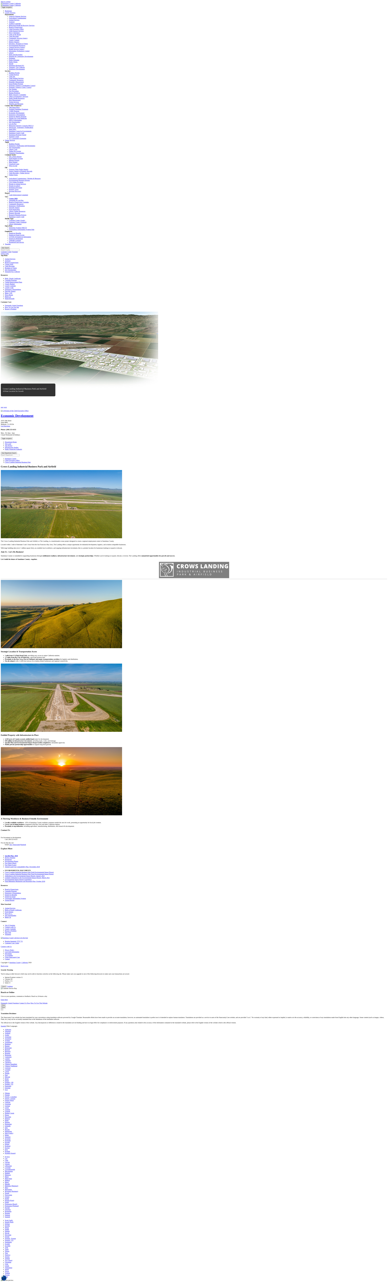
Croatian (7, 1070)
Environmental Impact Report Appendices (18, 879)
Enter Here (4, 1000)
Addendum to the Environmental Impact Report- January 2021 (25, 876)
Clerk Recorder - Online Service (19, 173)
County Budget (10, 284)
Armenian (8, 1037)
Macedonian (9, 1171)
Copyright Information (12, 952)
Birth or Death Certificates (13, 910)
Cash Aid (12, 76)
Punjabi (7, 1208)
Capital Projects (14, 75)
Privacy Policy (9, 950)
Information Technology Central (19, 51)
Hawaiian (8, 1117)
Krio (6, 1149)
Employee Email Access (16, 235)
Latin (6, 1160)
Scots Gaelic (9, 1220)
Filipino (7, 1093)
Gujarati (7, 1111)
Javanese (8, 1139)
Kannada (8, 1140)
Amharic (7, 1033)
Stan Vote (8, 932)
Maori (7, 1182)
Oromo (7, 1197)
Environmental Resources (17, 45)
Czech (7, 1071)
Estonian (7, 1088)
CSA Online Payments (16, 182)
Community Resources (16, 80)
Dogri (7, 1079)
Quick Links (5, 253)
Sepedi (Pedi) (9, 1222)
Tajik (6, 1247)
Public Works (13, 62)
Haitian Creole (9, 1113)
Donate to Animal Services (17, 184)
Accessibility (9, 955)
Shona (7, 1227)
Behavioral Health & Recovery (21, 25)
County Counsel (14, 40)
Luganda (8, 1168)
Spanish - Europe (10, 1238)
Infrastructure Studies (11, 447)
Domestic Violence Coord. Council (20, 87)
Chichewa (8, 1062)
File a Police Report (15, 157)
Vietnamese (8, 1268)
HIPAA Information (15, 120)
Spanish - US (9, 1240)
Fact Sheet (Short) (10, 863)
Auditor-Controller (15, 23)
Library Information (15, 224)
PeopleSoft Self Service (16, 242)
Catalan (7, 1059)
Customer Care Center (12, 943)
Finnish (7, 1095)
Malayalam (8, 1178)
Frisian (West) (9, 1100)
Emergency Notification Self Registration (22, 146)
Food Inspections (14, 209)
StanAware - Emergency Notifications (21, 127)
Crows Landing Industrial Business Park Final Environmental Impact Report (29, 874)
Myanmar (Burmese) (11, 1191)
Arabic (7, 1035)
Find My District (14, 208)
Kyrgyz (7, 1157)
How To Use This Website (39, 1003)
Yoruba (7, 1275)
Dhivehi (7, 1077)
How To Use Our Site (12, 307)
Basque (7, 1046)
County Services (10, 13)
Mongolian (8, 1189)
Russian (7, 1213)
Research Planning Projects (17, 215)
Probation (12, 58)
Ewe (6, 1090)
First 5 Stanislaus (14, 33)
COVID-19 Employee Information (20, 237)
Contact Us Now (24, 1003)
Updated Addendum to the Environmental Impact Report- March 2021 (27, 878)
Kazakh (7, 1142)
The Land (8, 444)
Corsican (8, 1068)
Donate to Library (14, 186)
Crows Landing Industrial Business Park (18, 462)
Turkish (7, 1258)
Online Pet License (15, 151)
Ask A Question (10, 925)
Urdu (6, 1264)
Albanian (8, 1031)
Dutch (7, 1080)
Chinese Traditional (11, 1066)
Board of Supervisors (15, 27)
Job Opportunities (14, 122)
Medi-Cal (8, 297)
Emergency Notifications (17, 206)
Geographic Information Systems (15, 898)
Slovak (7, 1233)
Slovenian (8, 1235)
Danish (7, 1073)
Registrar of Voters (11, 268)
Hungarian (8, 1124)
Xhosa (7, 1271)
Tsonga (7, 1257)
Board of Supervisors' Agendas (19, 202)
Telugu (7, 1251)
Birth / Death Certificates (13, 278)
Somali (7, 1237)
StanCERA (12, 129)
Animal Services (14, 20)
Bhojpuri (8, 1051)
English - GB (9, 1082)
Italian (7, 1135)
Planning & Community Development (21, 56)
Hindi (6, 1120)
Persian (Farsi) (9, 1200)
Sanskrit (7, 1217)
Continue (10, 986)
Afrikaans (8, 1029)
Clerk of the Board (15, 34)
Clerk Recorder (14, 36)
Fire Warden (13, 89)
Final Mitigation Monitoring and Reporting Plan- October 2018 (25, 881)
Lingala (7, 1164)
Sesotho (7, 1226)
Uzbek (7, 1266)
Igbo (6, 1128)
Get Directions (5, 426)
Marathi (7, 1184)
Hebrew (7, 1119)
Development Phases (11, 861)
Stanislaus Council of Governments (20, 131)
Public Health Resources (17, 98)
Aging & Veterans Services (17, 16)
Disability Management (16, 82)
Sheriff (11, 64)
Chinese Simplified (11, 1064)
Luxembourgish (10, 1169)
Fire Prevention (14, 91)
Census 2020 (9, 264)
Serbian (7, 1224)
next (5, 407)
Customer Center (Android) (17, 222)
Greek (7, 1108)
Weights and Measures (16, 104)
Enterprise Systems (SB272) (18, 228)
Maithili (7, 1173)
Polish (7, 1202)
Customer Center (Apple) (17, 220)
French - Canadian (11, 1097)
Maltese (7, 1180)
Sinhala (7, 1231)
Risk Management (15, 100)
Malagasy (8, 1175)
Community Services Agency (18, 38)
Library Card (13, 149)
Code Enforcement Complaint (18, 195)
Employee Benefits (15, 233)
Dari (6, 1075)
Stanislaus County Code (16, 133)
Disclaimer (8, 954)
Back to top (4, 966)
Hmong (7, 1122)
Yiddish (7, 1273)
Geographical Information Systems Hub (21, 229)
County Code (9, 288)
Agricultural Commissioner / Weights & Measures (25, 178)
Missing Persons (14, 160)
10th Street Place (14, 107)
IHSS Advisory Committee (17, 95)
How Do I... (9, 914)
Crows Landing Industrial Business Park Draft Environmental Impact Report (29, 872)
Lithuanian (8, 1166)
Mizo (6, 1188)
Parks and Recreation (15, 54)
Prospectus (8, 859)
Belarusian (8, 1048)
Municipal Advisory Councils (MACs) (21, 126)
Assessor (12, 22)
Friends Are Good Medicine (18, 118)
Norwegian (8, 1195)
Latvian (7, 1162)
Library (11, 53)
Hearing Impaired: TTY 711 (14, 941)
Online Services (10, 140)
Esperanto (8, 1086)
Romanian (8, 1211)
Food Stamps (9, 912)
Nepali (7, 1193)
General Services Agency (17, 47)
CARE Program (14, 111)
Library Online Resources (17, 211)
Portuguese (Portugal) (12, 1206)
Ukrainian (8, 1262)
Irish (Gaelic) (9, 1133)
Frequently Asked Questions (14, 305)
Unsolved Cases (14, 164)
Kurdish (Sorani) (10, 1153)
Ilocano (7, 1129)
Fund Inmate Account (16, 158)
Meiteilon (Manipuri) (11, 1186)
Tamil (6, 1249)
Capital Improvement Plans (13, 282)
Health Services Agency (16, 49)
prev (2, 407)
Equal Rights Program (16, 84)
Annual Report (9, 900)
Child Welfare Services (16, 78)
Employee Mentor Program (17, 116)
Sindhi (7, 1229)
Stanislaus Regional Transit (17, 135)
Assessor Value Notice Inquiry (18, 169)
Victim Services (14, 102)
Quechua (8, 1209)
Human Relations (14, 93)
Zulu (6, 1277)
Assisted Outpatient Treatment (18, 109)
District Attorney (14, 42)
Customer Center (6, 252)
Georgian (8, 1104)
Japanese (8, 1137)
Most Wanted (13, 162)
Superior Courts (14, 136)
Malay (7, 1177)
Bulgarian (8, 1055)
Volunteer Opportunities (16, 153)
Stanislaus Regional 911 (16, 65)
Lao (6, 1158)
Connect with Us (10, 927)
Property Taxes (13, 189)
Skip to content (5, 2)
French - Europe (10, 1098)
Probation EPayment (15, 187)
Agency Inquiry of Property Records (20, 171)
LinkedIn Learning (15, 240)
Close (3, 1005)
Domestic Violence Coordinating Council (22, 85)
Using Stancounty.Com (12, 957)
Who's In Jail (13, 166)
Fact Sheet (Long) (10, 865)
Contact (7, 959)
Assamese (8, 1039)
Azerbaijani (8, 1042)
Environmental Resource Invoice (19, 180)
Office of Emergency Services (18, 96)
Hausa (7, 1115)
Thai (6, 1253)
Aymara (7, 1040)
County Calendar (10, 286)
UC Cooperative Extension (17, 138)
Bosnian (7, 1053)
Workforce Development (17, 69)
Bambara (8, 1044)
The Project (8, 446)
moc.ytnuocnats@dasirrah (17, 844)
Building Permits (14, 73)
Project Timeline (10, 858)
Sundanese (8, 1242)
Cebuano (8, 1060)
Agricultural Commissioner (17, 18)
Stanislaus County (10, 458)
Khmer (7, 1144)
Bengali (7, 1049)
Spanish (3, 1026)
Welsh (7, 1269)
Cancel (4, 986)
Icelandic (8, 1126)
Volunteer (8, 934)
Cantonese (8, 1057)
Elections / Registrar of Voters (18, 44)
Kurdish (7, 1151)
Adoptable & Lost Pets (16, 200)
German (7, 1106)
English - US (9, 1084)
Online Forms (13, 175)
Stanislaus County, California (18, 962)
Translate (8, 244)
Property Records (14, 213)
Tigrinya (7, 1255)
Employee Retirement (16, 239)
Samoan (7, 1215)
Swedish (7, 1246)
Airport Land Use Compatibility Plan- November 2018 (22, 867)
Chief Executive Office (16, 29)
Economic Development (16, 113)
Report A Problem (10, 309)
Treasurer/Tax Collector (12, 272)
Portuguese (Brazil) (11, 1204)
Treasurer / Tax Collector (17, 67)
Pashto (7, 1198)
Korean (7, 1148)
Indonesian (8, 1131)
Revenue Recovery (15, 191)
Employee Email (10, 897)
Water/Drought (9, 298)
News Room (9, 295)
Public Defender (14, 60)
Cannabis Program (11, 280)
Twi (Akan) (8, 1260)
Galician (7, 1102)
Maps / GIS (8, 293)
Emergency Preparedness (17, 115)
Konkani (7, 1146)
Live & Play (13, 124)
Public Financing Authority (13, 449)
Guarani (7, 1109)
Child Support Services (16, 31)
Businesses (8, 11)
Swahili (7, 1244)
